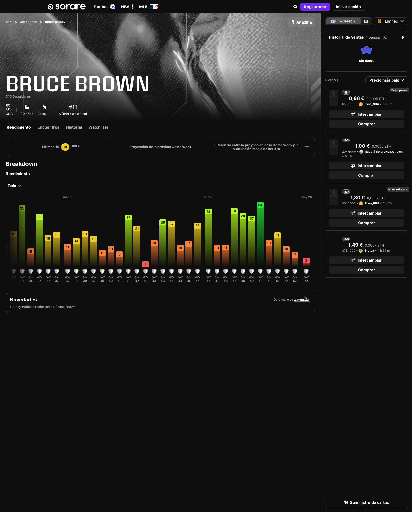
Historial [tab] (74, 127)
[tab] (366, 21)
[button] (295, 7)
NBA (125, 6)
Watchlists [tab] (98, 127)
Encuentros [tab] (48, 127)
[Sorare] (66, 6)
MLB (143, 6)
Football (101, 6)
